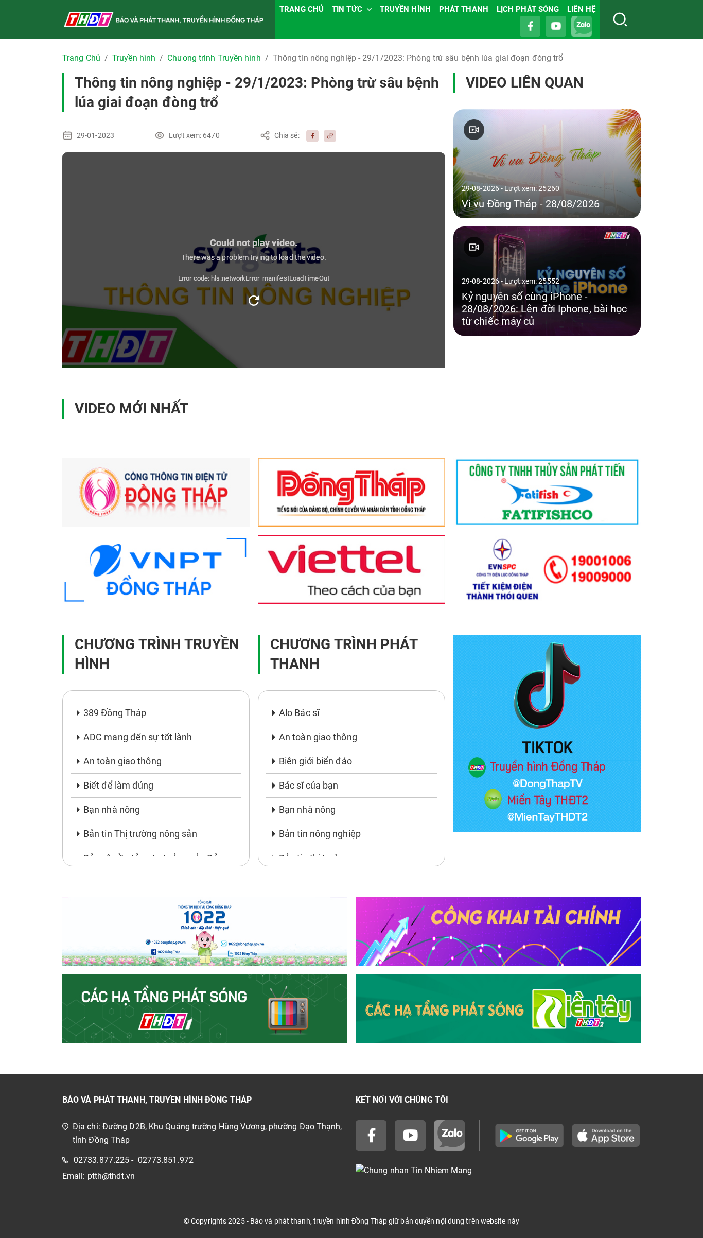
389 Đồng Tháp (114, 712)
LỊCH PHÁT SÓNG (528, 9)
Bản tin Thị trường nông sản (140, 833)
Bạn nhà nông (111, 809)
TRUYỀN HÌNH (405, 9)
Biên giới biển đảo (315, 761)
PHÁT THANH (463, 9)
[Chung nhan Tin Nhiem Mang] (498, 1170)
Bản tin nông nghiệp (320, 833)
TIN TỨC (347, 9)
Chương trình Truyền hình (213, 58)
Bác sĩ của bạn (308, 785)
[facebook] (310, 135)
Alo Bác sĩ (299, 712)
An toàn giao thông (122, 761)
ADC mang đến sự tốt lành (137, 736)
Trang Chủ (81, 58)
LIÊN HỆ (581, 9)
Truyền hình (133, 58)
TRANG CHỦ (301, 9)
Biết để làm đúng (118, 785)
